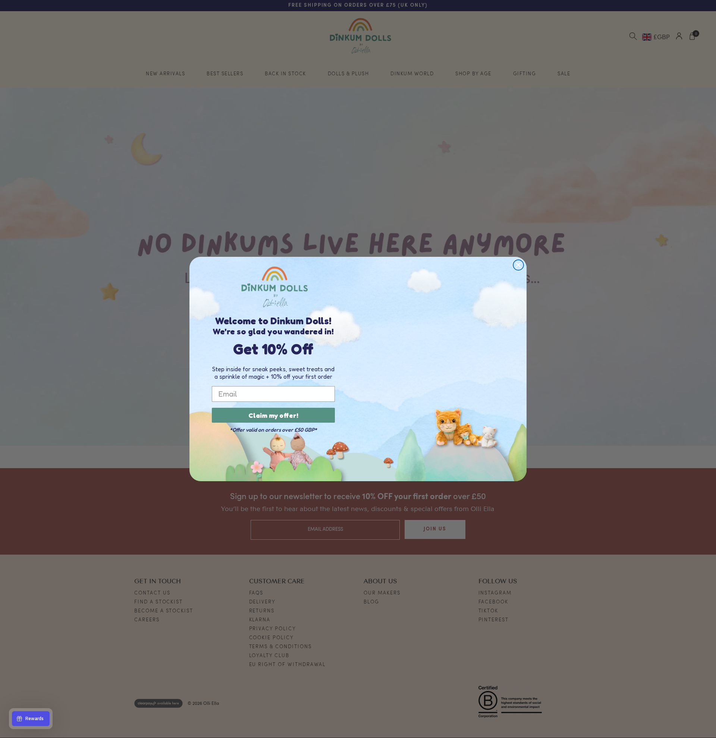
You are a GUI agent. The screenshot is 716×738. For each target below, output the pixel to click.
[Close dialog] (518, 265)
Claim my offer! (273, 415)
